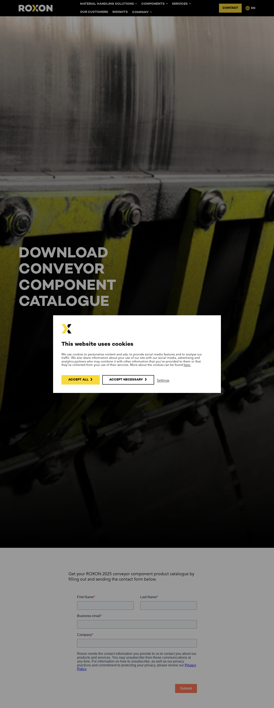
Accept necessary (126, 379)
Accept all (78, 379)
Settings (163, 380)
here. (187, 365)
